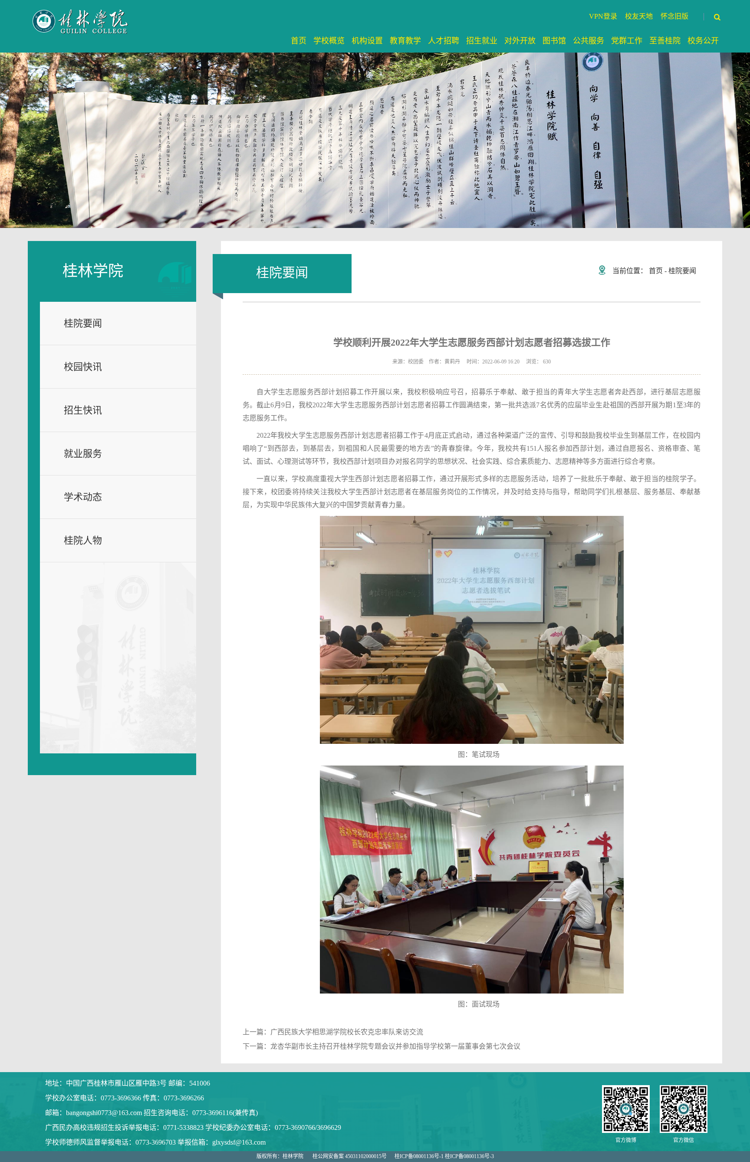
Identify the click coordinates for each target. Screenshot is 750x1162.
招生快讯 (83, 410)
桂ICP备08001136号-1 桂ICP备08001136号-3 (444, 1156)
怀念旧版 (674, 16)
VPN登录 (603, 16)
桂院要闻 (83, 323)
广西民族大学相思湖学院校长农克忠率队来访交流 (346, 1032)
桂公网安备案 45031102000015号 (349, 1156)
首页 (656, 270)
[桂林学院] (81, 21)
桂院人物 (83, 540)
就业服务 (83, 453)
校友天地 (639, 16)
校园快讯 (83, 366)
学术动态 (83, 497)
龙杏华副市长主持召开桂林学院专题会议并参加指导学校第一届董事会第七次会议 (395, 1046)
